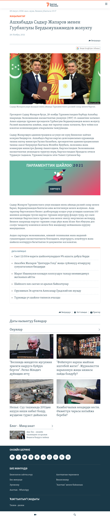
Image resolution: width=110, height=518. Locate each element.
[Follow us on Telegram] (30, 457)
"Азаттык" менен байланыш (69, 485)
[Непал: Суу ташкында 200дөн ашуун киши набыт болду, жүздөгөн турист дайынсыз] (31, 391)
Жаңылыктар (17, 16)
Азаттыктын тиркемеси (67, 475)
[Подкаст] (68, 457)
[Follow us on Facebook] (12, 457)
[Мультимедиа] (35, 514)
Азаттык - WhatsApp (19, 490)
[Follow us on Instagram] (49, 457)
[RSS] (61, 457)
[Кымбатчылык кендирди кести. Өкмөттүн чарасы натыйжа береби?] (78, 391)
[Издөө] (75, 514)
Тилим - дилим (17, 505)
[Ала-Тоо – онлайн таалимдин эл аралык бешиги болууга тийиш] (17, 435)
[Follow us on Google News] (37, 457)
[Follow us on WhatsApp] (55, 457)
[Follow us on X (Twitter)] (18, 457)
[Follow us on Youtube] (24, 457)
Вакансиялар (62, 480)
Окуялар (16, 329)
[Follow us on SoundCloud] (43, 457)
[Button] (94, 40)
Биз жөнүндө (16, 480)
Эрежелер (14, 485)
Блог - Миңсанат (22, 426)
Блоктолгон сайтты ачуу (21, 475)
